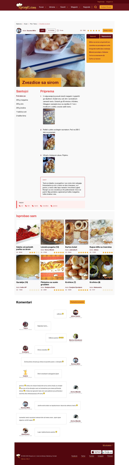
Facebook (74, 456)
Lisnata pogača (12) (52, 236)
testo (36, 206)
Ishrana (52, 7)
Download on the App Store (96, 452)
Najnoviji (93, 36)
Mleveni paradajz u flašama (98, 52)
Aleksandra (25, 434)
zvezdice (45, 206)
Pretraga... (95, 7)
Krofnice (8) (101, 273)
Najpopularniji (106, 36)
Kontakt (55, 456)
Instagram (101, 456)
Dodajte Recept (106, 7)
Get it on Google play (107, 452)
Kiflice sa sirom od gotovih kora (99, 42)
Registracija (101, 1)
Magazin (74, 7)
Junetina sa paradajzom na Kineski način (99, 45)
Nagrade (86, 7)
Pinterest (110, 456)
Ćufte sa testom (94, 59)
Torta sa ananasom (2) (97, 55)
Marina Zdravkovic (75, 340)
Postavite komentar (77, 302)
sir (22, 206)
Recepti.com (26, 6)
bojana (25, 376)
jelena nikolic (75, 316)
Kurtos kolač (76, 236)
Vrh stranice (107, 445)
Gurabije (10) (27, 273)
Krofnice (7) (76, 273)
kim (29, 206)
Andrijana (25, 352)
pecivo (55, 206)
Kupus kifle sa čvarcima (101, 236)
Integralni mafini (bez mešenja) (99, 49)
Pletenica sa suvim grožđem (52, 273)
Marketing (49, 456)
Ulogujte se (109, 1)
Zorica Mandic (76, 392)
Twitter (83, 456)
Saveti (62, 7)
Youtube (91, 456)
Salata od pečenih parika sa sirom (27, 236)
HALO (28, 459)
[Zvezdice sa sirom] (61, 116)
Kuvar (41, 7)
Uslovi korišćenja (41, 456)
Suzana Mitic (31, 30)
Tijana (25, 328)
